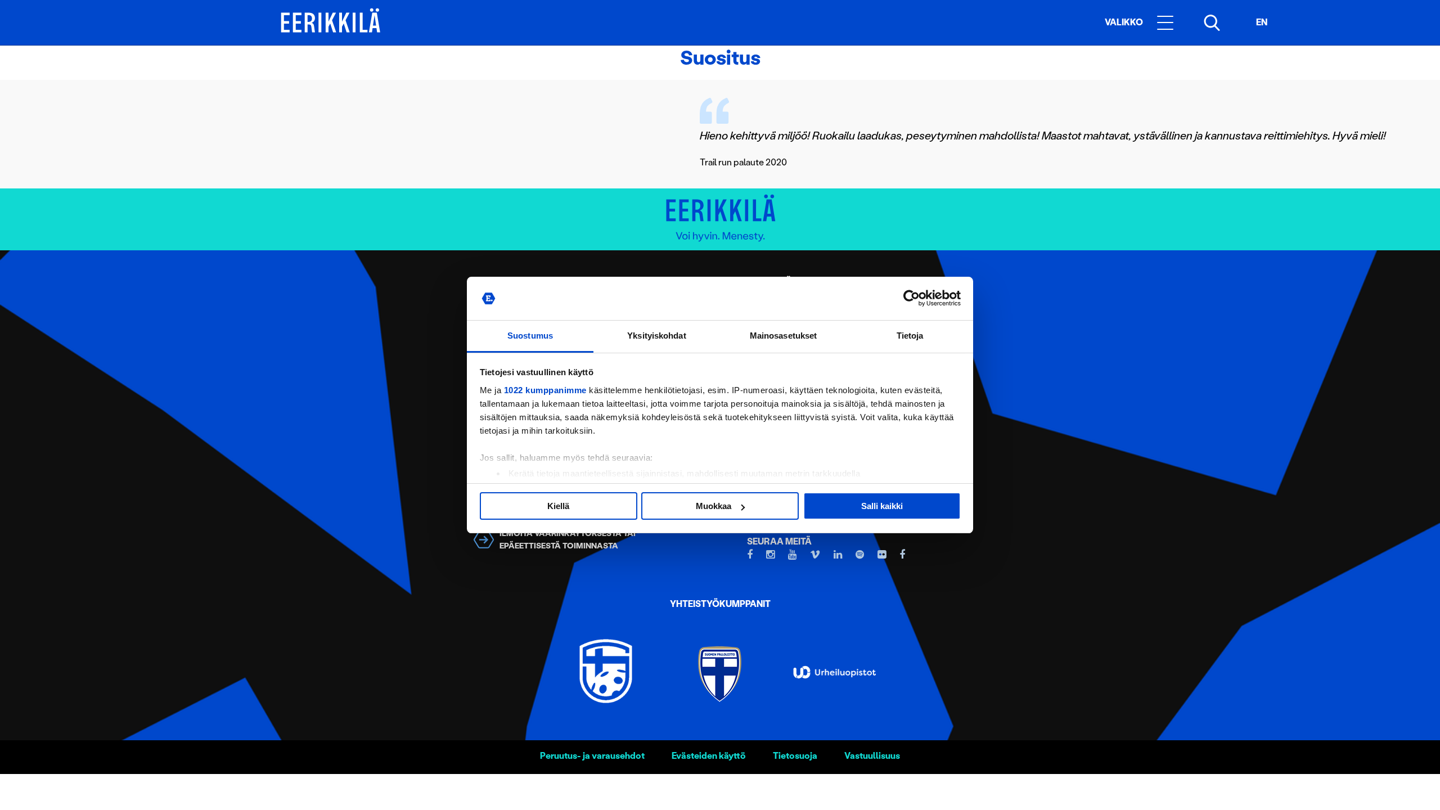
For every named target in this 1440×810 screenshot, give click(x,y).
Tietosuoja (795, 755)
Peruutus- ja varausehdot (592, 755)
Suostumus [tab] (530, 335)
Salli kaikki (882, 506)
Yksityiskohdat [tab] (656, 335)
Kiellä (558, 506)
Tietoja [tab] (910, 335)
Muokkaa (713, 506)
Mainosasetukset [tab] (783, 335)
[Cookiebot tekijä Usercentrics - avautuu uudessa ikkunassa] (911, 298)
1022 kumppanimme (545, 390)
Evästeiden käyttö (709, 755)
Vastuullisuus (872, 755)
